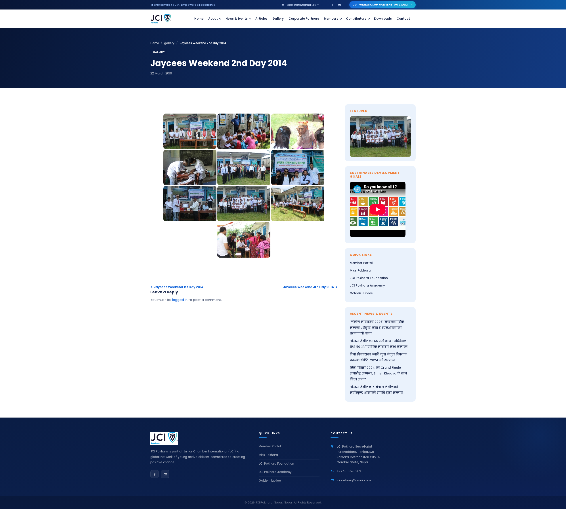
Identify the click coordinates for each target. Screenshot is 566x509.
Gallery (278, 19)
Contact (403, 19)
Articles (261, 19)
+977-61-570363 (349, 471)
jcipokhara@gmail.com (354, 480)
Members (331, 19)
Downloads (383, 19)
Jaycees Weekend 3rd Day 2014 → (310, 287)
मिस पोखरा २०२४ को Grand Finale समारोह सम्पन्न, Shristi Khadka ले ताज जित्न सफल (378, 374)
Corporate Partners (304, 19)
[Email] (339, 5)
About (213, 19)
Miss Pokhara (360, 270)
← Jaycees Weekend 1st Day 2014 (176, 287)
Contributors (356, 19)
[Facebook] (332, 5)
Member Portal (361, 263)
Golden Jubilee (361, 293)
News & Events (237, 19)
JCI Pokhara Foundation (369, 278)
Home (198, 19)
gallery (169, 43)
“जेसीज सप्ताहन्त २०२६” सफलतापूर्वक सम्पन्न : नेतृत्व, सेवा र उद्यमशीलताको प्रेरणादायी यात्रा (377, 328)
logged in (179, 299)
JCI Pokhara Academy (367, 285)
